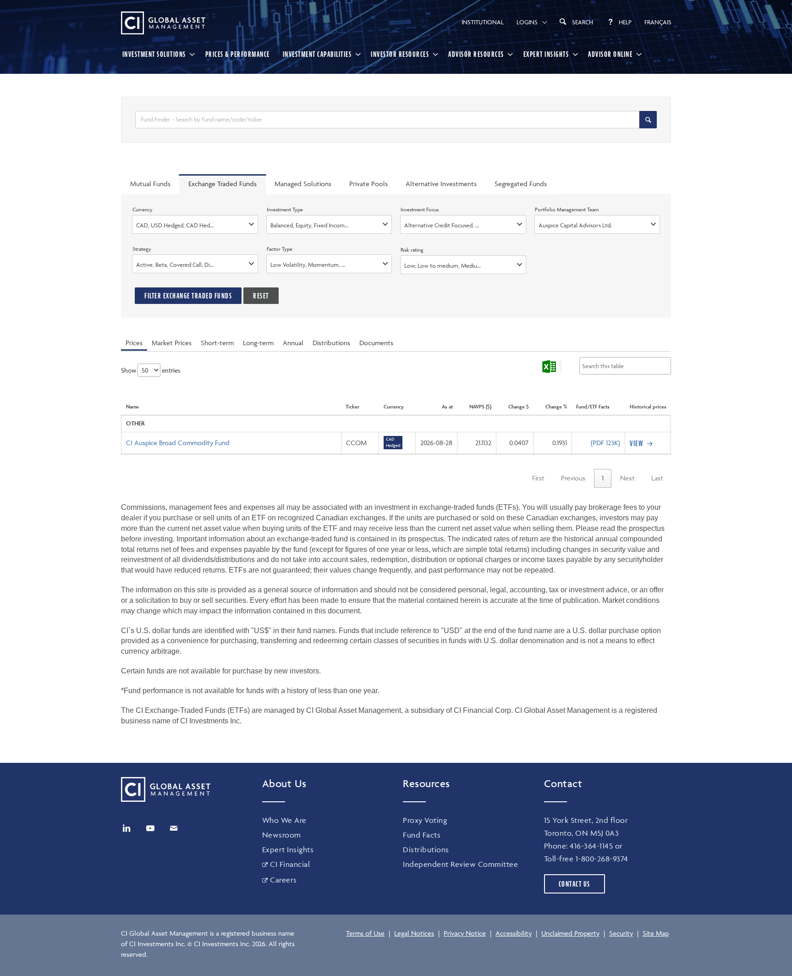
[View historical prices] (642, 443)
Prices (134, 342)
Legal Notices (414, 933)
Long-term (258, 342)
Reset (261, 296)
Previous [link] (573, 478)
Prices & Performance (237, 54)
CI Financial (290, 864)
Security (621, 933)
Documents (376, 342)
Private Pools (368, 183)
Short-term (217, 342)
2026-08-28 (436, 442)
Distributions (331, 342)
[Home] (163, 22)
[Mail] (173, 828)
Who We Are (284, 820)
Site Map (656, 933)
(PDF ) (605, 442)
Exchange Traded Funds (222, 183)
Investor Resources (400, 54)
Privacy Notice (465, 933)
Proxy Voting (425, 820)
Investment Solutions (154, 54)
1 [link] (603, 478)
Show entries (151, 370)
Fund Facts (421, 834)
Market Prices (172, 342)
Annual (293, 342)
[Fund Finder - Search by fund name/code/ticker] (648, 119)
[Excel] (549, 366)
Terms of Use (365, 933)
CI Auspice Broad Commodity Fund (178, 442)
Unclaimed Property (570, 933)
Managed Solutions (303, 183)
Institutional (483, 22)
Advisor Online (610, 54)
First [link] (538, 478)
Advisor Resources (476, 54)
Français (657, 22)
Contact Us (574, 884)
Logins (527, 22)
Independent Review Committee (460, 864)
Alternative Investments (441, 183)
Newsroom (281, 834)
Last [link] (657, 478)
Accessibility (513, 933)
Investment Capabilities (317, 54)
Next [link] (627, 478)
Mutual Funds (150, 183)
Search (582, 22)
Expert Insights (546, 54)
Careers (283, 879)
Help (625, 22)
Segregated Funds (521, 183)
